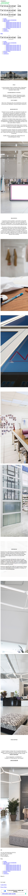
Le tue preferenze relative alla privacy (15, 891)
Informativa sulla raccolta (9, 893)
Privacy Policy (4, 887)
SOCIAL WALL (7, 871)
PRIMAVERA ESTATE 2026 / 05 (13, 865)
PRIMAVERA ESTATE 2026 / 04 (13, 866)
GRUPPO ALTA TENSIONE (9, 862)
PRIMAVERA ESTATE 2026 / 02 (13, 868)
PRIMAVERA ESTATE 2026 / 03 (13, 867)
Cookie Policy (4, 884)
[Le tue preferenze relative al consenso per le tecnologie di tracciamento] (25, 893)
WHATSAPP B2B (5, 2)
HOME (5, 861)
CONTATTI (6, 873)
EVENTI (5, 872)
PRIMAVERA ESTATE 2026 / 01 (13, 870)
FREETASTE (6, 863)
